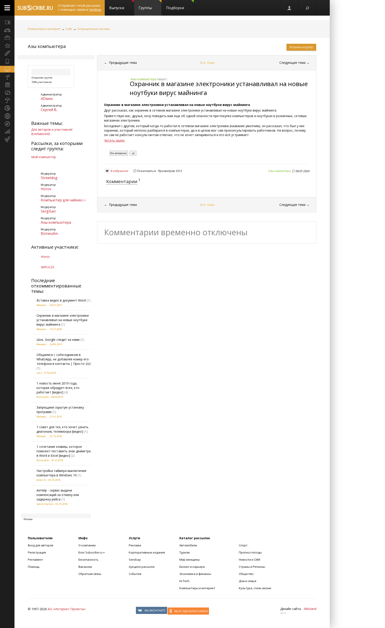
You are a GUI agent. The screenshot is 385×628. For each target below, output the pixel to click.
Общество (246, 574)
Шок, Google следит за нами (58, 339)
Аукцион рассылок (142, 567)
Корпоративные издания (147, 552)
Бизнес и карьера (192, 567)
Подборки (175, 7)
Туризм (184, 552)
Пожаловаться (146, 171)
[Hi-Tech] (7, 61)
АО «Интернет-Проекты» (67, 609)
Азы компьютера (47, 46)
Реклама (135, 545)
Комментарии (121, 181)
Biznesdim (49, 233)
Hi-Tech (184, 581)
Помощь (34, 567)
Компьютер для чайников (64, 200)
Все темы (207, 62)
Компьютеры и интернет (44, 29)
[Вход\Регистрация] (290, 8)
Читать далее (114, 140)
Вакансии (85, 567)
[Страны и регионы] (7, 116)
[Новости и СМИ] (7, 84)
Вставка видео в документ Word (61, 300)
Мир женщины (189, 560)
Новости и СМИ (249, 560)
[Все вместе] (7, 22)
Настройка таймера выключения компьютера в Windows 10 (61, 473)
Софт (69, 29)
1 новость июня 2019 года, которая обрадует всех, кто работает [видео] (58, 387)
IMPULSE (47, 267)
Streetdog (49, 177)
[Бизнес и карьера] (7, 38)
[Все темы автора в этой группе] (293, 171)
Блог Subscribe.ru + (91, 552)
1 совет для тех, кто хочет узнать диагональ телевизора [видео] (62, 429)
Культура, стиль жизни (255, 588)
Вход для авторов (40, 545)
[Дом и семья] (7, 45)
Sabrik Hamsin (45, 504)
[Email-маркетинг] (7, 139)
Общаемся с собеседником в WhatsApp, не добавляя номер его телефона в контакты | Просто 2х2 (64, 359)
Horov (46, 188)
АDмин (47, 98)
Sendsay (135, 560)
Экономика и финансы (195, 574)
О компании (87, 545)
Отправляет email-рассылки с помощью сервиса (79, 7)
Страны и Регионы (252, 567)
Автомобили (188, 545)
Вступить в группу (301, 47)
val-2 (39, 372)
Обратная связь (89, 574)
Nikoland (310, 609)
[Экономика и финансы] (7, 131)
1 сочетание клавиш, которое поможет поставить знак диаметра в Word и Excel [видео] (64, 451)
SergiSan (48, 211)
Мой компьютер (43, 157)
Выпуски (116, 7)
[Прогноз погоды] (7, 100)
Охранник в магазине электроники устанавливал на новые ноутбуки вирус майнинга (63, 319)
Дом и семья (247, 581)
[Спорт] (7, 108)
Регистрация (37, 552)
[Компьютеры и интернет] (7, 69)
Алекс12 (41, 479)
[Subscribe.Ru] (35, 8)
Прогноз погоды (250, 552)
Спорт (243, 545)
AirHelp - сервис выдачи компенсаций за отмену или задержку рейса (58, 494)
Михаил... (42, 305)
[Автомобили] (7, 30)
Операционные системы (93, 29)
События (135, 574)
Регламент (35, 560)
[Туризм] (7, 123)
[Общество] (7, 92)
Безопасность (88, 560)
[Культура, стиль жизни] (7, 77)
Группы (145, 7)
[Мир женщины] (7, 53)
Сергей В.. (49, 109)
